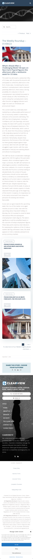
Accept (16, 544)
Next (27, 33)
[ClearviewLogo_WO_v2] (8, 3)
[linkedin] (18, 456)
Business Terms (19, 556)
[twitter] (15, 456)
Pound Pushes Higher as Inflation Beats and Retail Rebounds (14, 246)
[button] (30, 531)
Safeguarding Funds (16, 489)
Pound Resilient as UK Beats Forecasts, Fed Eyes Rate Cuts (14, 298)
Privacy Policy (16, 468)
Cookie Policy (12, 556)
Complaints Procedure (16, 484)
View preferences (16, 553)
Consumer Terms (16, 479)
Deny (16, 548)
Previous (22, 33)
